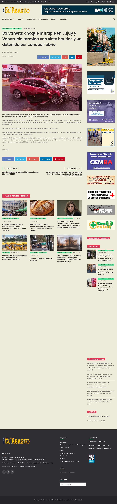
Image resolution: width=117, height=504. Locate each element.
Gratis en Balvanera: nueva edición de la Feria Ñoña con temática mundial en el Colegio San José (14, 227)
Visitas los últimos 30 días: (96, 416)
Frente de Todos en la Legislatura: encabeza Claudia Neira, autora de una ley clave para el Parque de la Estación (68, 224)
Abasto (60, 252)
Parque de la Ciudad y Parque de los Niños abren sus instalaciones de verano (14, 258)
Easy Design (79, 500)
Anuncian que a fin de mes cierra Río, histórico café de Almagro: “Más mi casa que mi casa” (106, 257)
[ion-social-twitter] (110, 2)
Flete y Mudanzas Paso (67, 453)
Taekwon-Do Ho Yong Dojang (69, 461)
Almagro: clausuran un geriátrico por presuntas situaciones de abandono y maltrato (105, 287)
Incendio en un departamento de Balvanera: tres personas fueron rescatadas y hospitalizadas (98, 385)
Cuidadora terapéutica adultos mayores (73, 445)
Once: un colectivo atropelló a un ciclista (41, 259)
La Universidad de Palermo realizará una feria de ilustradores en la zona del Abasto (100, 393)
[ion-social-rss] (113, 2)
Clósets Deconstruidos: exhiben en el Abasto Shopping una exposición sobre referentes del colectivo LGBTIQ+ (69, 259)
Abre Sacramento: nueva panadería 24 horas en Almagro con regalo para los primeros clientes (42, 227)
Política (69, 218)
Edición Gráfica (8, 19)
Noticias (20, 19)
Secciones (31, 19)
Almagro (34, 218)
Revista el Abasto (8, 56)
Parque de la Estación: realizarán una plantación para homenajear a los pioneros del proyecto (99, 376)
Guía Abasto (43, 19)
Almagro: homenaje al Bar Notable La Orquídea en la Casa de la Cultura (106, 272)
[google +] (65, 57)
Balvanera (7, 28)
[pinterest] (79, 57)
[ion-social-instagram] (8, 472)
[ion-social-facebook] (107, 2)
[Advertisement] (101, 325)
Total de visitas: (92, 421)
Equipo (53, 19)
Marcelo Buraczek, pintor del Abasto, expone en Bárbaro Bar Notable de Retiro (99, 402)
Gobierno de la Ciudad (67, 472)
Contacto (63, 19)
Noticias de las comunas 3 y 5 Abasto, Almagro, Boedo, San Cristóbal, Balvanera (26, 2)
